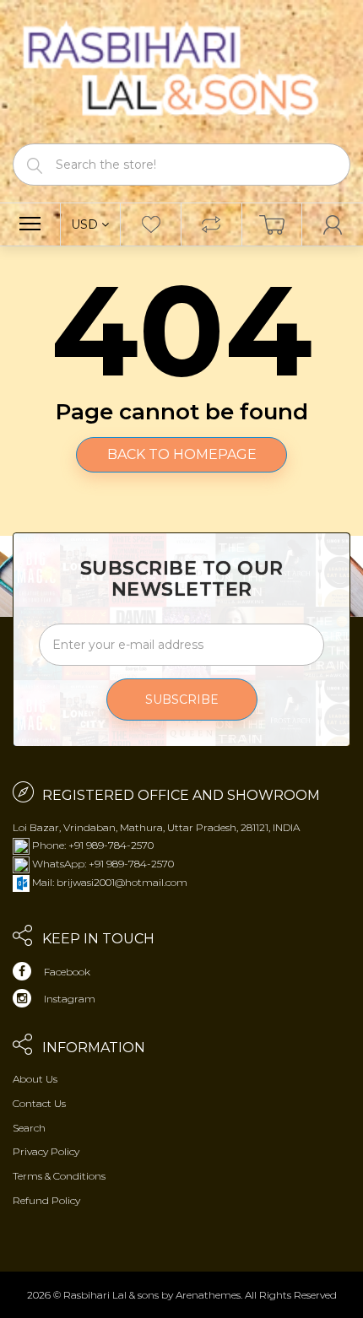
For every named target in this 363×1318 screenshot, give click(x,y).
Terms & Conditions (59, 1175)
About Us (35, 1078)
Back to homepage (182, 454)
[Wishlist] (151, 224)
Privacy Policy (46, 1151)
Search (29, 1127)
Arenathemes (208, 1294)
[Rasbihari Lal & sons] (181, 70)
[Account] (332, 224)
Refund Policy (46, 1200)
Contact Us (39, 1103)
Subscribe (182, 699)
